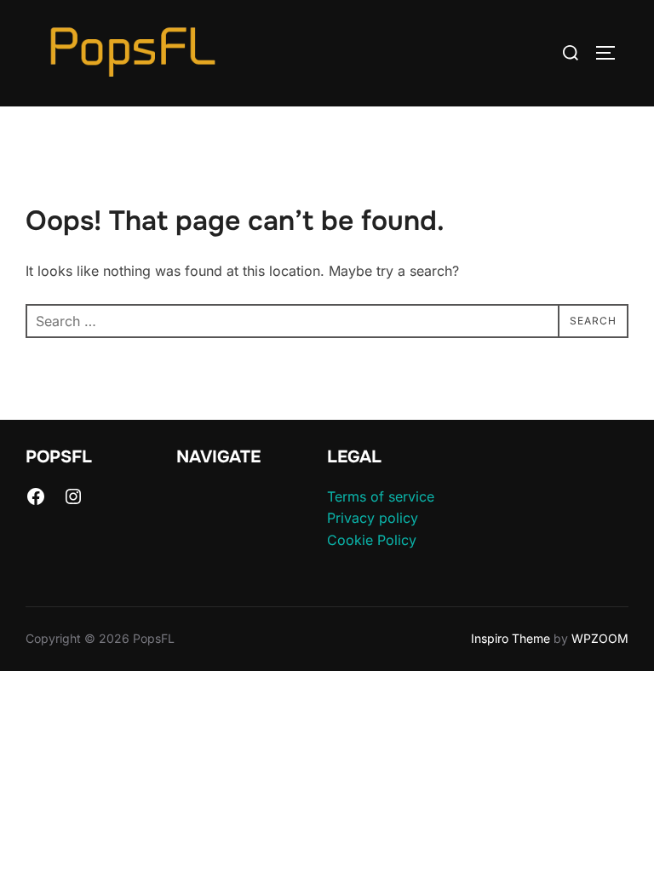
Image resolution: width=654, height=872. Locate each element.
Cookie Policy (371, 539)
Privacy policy (372, 517)
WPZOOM (599, 638)
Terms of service (380, 496)
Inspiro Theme (510, 638)
